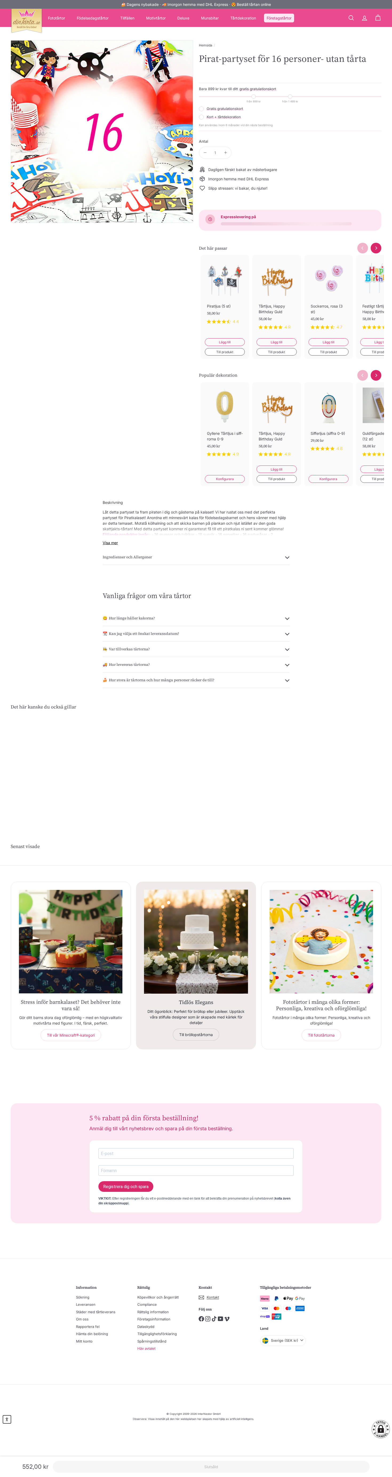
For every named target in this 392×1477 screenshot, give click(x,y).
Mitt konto (84, 1341)
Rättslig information (153, 1312)
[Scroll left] (362, 248)
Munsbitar (210, 18)
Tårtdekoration (243, 18)
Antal (203, 141)
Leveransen (85, 1304)
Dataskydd (145, 1326)
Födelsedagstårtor (93, 18)
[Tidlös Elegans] (196, 942)
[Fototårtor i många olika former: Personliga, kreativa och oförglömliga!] (321, 941)
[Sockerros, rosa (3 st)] (328, 296)
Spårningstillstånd (151, 1341)
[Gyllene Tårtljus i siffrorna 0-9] (225, 423)
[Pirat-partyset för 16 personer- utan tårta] (39, 766)
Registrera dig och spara (126, 1186)
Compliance (147, 1304)
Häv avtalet (146, 1348)
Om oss (82, 1319)
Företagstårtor (279, 18)
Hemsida (205, 45)
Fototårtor (56, 18)
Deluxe (183, 18)
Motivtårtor (156, 18)
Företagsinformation (153, 1319)
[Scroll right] (376, 248)
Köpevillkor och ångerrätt (158, 1297)
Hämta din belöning (92, 1334)
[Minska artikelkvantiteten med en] (205, 153)
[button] (381, 1429)
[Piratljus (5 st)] (225, 294)
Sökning (82, 1297)
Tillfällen (127, 18)
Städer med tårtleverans (95, 1312)
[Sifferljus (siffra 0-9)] (328, 421)
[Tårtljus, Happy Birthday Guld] (276, 296)
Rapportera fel (87, 1326)
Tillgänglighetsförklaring (157, 1334)
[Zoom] (102, 131)
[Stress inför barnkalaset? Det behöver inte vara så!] (70, 941)
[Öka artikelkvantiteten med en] (225, 153)
